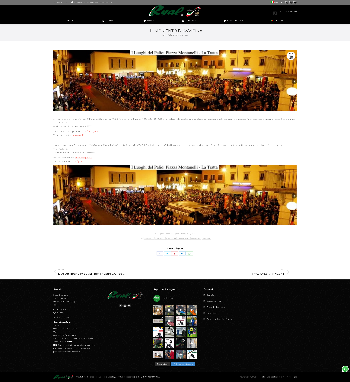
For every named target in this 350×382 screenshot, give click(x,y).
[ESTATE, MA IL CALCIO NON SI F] (192, 310)
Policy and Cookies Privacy (219, 319)
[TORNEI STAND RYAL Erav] (158, 332)
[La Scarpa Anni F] (169, 343)
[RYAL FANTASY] (169, 310)
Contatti (210, 295)
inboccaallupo (171, 238)
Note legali (212, 313)
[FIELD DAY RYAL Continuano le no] (181, 321)
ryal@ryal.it (58, 312)
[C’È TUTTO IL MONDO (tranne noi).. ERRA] (158, 321)
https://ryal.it (78, 135)
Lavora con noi (214, 301)
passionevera (195, 238)
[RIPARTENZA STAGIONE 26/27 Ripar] (158, 310)
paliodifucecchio (183, 238)
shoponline (206, 238)
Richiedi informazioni (216, 307)
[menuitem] (71, 21)
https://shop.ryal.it (89, 131)
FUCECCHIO (149, 238)
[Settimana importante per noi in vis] (181, 332)
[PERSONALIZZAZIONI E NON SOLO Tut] (181, 355)
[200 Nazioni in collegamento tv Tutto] (192, 332)
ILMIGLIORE (159, 238)
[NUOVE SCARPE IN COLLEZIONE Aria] (169, 332)
